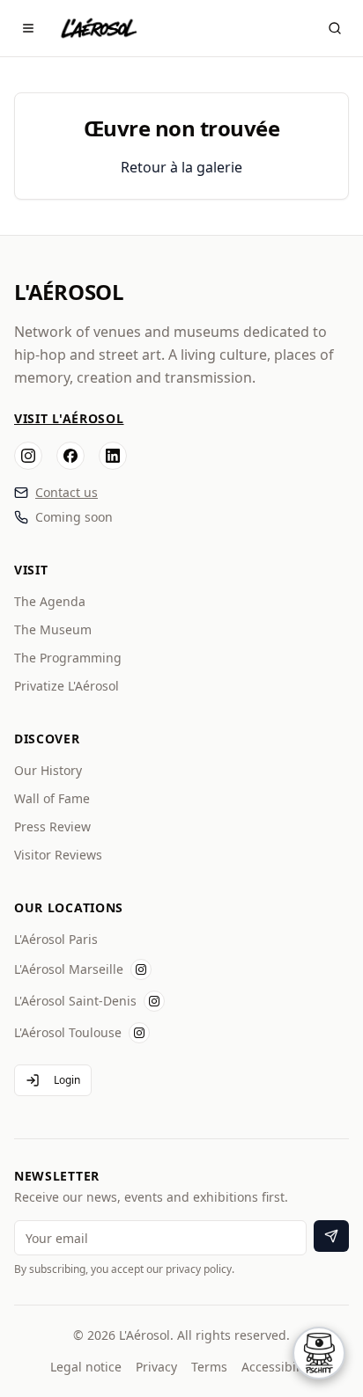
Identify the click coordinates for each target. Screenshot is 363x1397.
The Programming (68, 657)
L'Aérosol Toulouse (68, 1032)
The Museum (53, 629)
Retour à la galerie (181, 167)
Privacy (156, 1366)
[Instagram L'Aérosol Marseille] (141, 969)
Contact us (66, 492)
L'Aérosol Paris (56, 939)
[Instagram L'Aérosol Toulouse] (139, 1032)
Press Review (52, 826)
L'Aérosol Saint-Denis (75, 1000)
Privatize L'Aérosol (66, 685)
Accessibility (277, 1366)
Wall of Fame (52, 798)
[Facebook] (70, 456)
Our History (48, 770)
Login (67, 1079)
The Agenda (49, 601)
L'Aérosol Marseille (68, 969)
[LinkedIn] (113, 456)
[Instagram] (28, 456)
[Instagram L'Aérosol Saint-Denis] (154, 1001)
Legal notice (86, 1366)
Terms (209, 1366)
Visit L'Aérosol (69, 418)
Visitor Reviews (58, 854)
